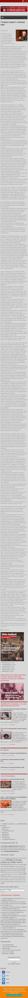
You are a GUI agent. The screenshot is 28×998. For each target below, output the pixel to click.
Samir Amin (10, 881)
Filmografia (5, 834)
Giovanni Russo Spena (11, 870)
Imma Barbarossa (8, 872)
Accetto (9, 995)
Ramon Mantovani (15, 878)
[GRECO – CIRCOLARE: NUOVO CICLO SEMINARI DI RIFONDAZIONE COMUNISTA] (6, 804)
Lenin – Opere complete (8, 952)
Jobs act (14, 872)
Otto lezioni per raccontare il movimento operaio (12, 767)
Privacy (19, 995)
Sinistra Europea (22, 881)
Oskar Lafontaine (18, 874)
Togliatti (2, 883)
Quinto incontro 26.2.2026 (8, 669)
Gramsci (19, 870)
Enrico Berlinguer (10, 866)
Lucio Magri (3, 874)
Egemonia (20, 864)
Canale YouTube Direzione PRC (9, 946)
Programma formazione (8, 839)
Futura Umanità (6, 948)
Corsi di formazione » (8, 776)
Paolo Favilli (6, 876)
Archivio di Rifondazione (8, 945)
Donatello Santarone (15, 864)
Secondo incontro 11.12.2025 (8, 664)
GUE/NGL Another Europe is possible (11, 950)
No (14, 995)
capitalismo (24, 858)
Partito (17, 876)
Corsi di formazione (7, 831)
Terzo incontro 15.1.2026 (8, 666)
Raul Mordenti (22, 878)
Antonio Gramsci (18, 858)
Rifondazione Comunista (14, 879)
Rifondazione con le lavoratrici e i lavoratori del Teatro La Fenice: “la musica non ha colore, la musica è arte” (14, 903)
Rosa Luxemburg (4, 881)
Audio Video (5, 827)
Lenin (17, 872)
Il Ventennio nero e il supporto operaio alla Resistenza (14, 753)
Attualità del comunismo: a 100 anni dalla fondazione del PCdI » (13, 705)
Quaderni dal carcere (7, 878)
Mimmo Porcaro (11, 874)
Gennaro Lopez (18, 866)
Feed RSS (25, 1)
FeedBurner (17, 964)
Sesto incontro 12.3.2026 (8, 671)
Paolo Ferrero (12, 876)
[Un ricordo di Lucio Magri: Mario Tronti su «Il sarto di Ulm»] (6, 735)
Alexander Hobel (4, 858)
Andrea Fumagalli (11, 858)
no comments (12, 724)
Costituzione (3, 860)
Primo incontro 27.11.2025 (8, 662)
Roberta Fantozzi (22, 879)
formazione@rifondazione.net (11, 851)
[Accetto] (26, 992)
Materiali (4, 836)
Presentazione (5, 837)
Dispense (4, 832)
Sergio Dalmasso (16, 881)
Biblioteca (4, 829)
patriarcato (21, 876)
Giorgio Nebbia (18, 868)
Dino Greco (16, 862)
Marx (6, 874)
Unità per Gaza (5, 914)
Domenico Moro (5, 864)
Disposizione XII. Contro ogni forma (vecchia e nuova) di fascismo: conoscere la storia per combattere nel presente (13, 677)
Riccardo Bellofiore (5, 879)
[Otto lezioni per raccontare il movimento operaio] (6, 784)
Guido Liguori (6, 629)
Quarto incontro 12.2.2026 (8, 668)
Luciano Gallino (22, 872)
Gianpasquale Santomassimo (9, 868)
